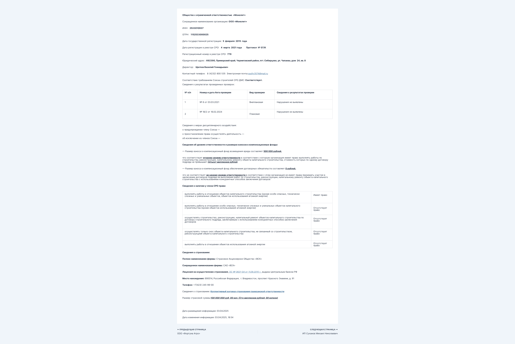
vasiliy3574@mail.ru (258, 73)
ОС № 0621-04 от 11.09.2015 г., (245, 271)
